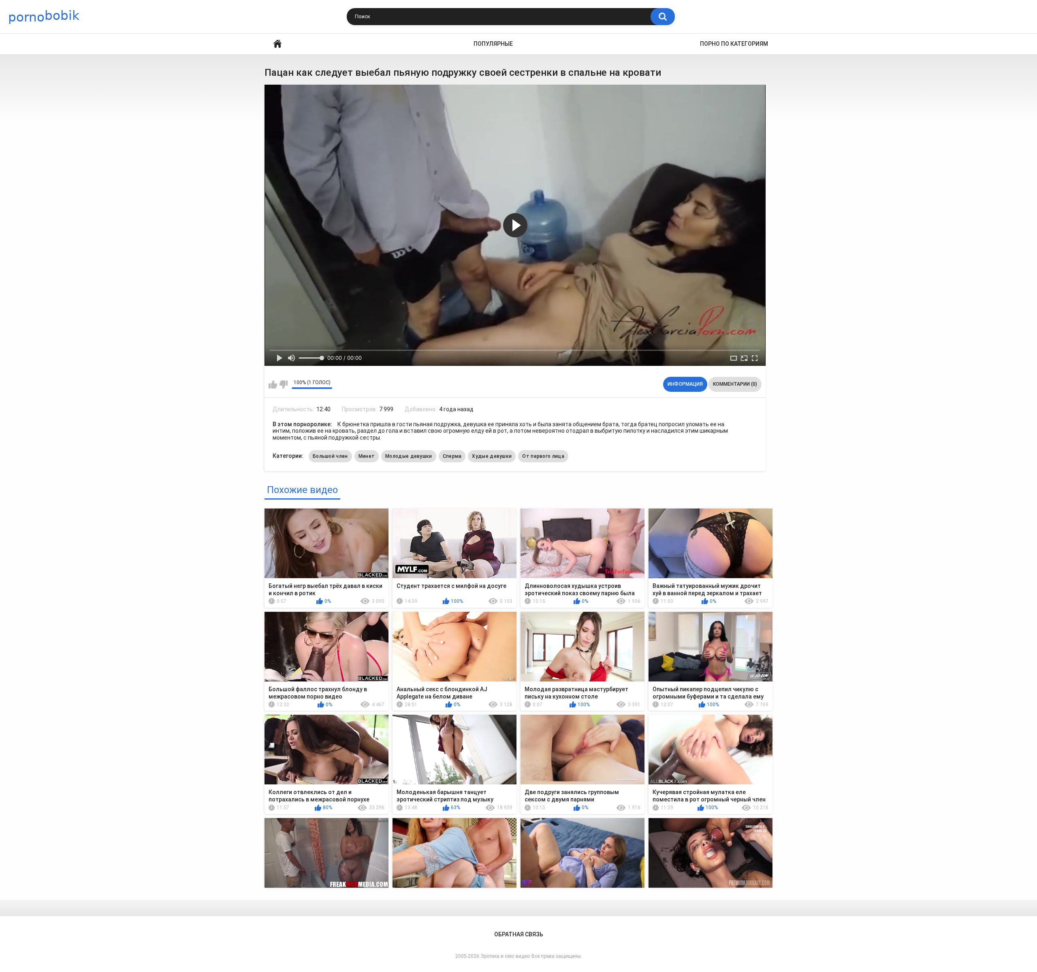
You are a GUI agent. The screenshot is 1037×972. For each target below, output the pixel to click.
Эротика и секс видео (505, 956)
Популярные (493, 44)
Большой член (330, 456)
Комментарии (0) (735, 384)
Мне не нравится (283, 384)
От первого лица (543, 456)
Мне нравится (273, 384)
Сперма (452, 456)
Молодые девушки (408, 456)
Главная (277, 44)
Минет (366, 456)
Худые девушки (492, 456)
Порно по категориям (734, 44)
